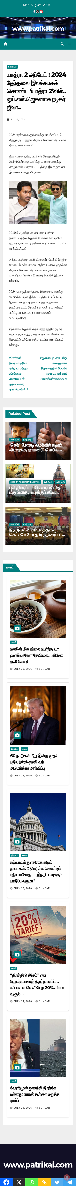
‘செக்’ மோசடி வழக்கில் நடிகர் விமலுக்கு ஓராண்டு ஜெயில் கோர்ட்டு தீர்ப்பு (35, 449)
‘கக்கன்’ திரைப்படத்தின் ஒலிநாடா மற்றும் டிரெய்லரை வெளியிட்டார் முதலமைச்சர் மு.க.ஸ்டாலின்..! (18, 373)
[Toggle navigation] (69, 44)
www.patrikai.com (38, 28)
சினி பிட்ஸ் (12, 67)
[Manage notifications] (67, 1177)
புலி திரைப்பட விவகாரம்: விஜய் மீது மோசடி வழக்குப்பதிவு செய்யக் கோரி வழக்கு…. (36, 492)
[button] (62, 44)
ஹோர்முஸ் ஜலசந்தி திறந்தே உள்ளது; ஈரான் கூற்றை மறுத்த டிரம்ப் (34, 1094)
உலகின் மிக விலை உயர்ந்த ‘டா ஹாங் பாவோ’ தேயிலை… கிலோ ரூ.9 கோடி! (36, 655)
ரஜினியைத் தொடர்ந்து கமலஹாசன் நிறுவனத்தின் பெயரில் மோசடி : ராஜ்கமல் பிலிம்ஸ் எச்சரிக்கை (53, 368)
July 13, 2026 (23, 1107)
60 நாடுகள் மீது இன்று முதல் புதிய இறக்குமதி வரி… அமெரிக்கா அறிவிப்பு (34, 762)
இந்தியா (14, 749)
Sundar (44, 669)
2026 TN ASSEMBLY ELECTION (25, 482)
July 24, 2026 (23, 775)
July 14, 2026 (23, 1001)
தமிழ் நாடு (27, 440)
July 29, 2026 (23, 669)
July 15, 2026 (23, 888)
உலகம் (13, 642)
